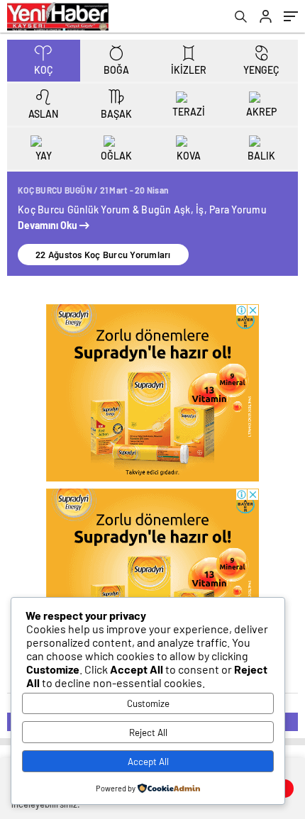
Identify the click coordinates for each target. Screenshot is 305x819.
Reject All (148, 732)
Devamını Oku (48, 225)
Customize (148, 703)
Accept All (148, 761)
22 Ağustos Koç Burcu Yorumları (103, 254)
